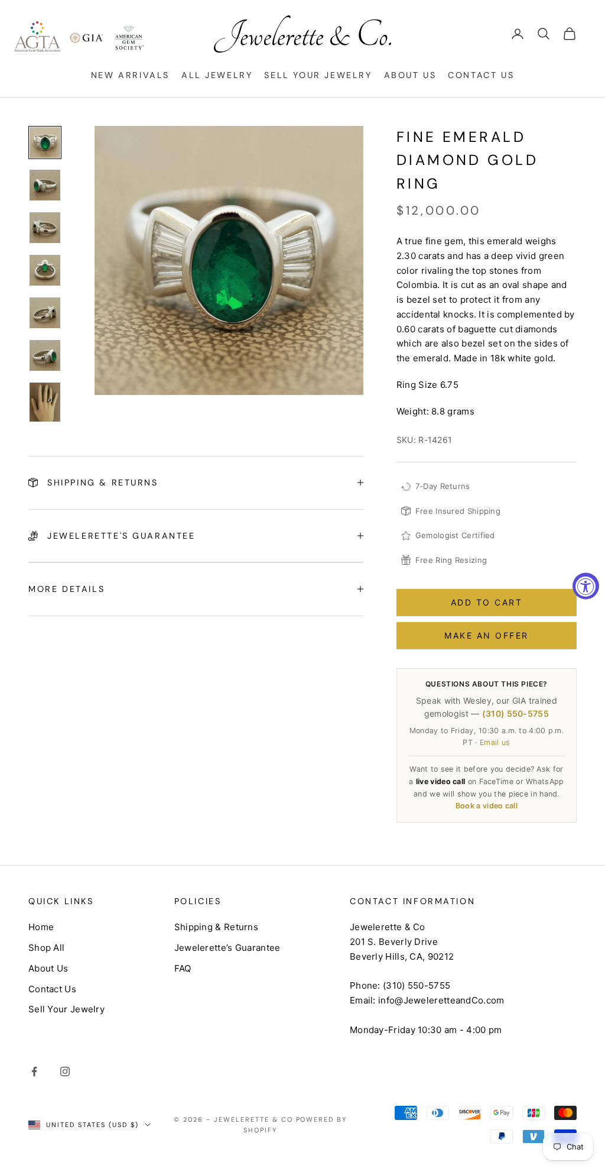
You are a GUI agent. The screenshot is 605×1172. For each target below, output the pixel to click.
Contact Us (481, 75)
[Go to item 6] (44, 355)
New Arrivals (130, 75)
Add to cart (487, 602)
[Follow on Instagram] (65, 1071)
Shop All (46, 947)
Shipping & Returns (216, 927)
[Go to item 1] (44, 142)
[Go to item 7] (44, 402)
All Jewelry (217, 75)
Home (41, 927)
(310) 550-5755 (515, 713)
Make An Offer (486, 635)
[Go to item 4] (44, 270)
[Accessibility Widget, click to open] (586, 586)
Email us (495, 742)
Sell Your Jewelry (318, 75)
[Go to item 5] (44, 312)
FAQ (182, 968)
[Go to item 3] (44, 227)
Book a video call (487, 805)
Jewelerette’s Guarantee (227, 947)
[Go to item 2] (44, 185)
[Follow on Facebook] (34, 1071)
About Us (410, 75)
